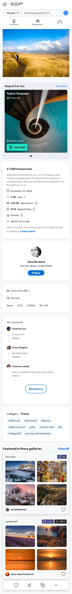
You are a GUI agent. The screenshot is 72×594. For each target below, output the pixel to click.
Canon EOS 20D (19, 290)
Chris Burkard (36, 261)
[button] (65, 13)
